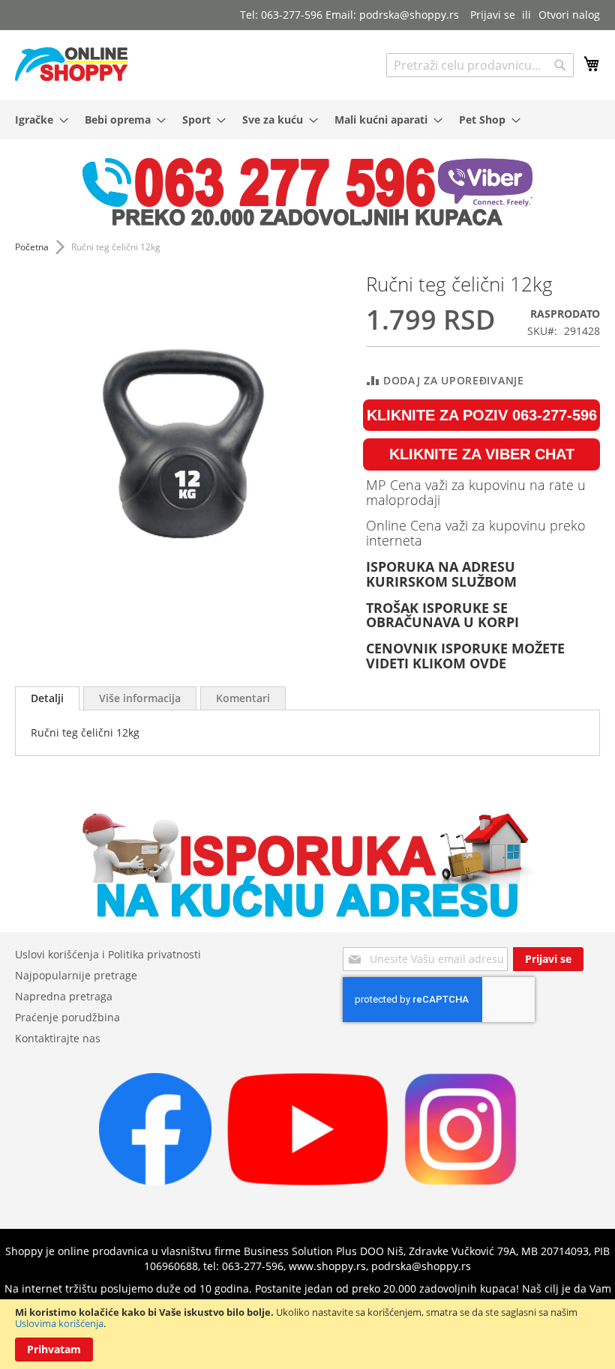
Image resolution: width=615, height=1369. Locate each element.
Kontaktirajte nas (57, 1038)
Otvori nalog (569, 14)
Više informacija (140, 698)
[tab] (47, 698)
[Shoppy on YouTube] (307, 1181)
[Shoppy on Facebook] (155, 1181)
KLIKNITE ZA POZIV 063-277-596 (482, 415)
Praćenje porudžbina (67, 1017)
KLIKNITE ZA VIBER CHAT (481, 454)
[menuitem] (37, 119)
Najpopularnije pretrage (76, 975)
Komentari (243, 698)
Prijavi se (492, 14)
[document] (307, 1334)
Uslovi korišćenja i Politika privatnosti (108, 954)
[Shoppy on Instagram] (460, 1181)
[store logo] (71, 64)
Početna (32, 247)
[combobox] (480, 65)
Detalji (47, 698)
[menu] (307, 119)
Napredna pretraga (63, 996)
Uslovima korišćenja (59, 1323)
